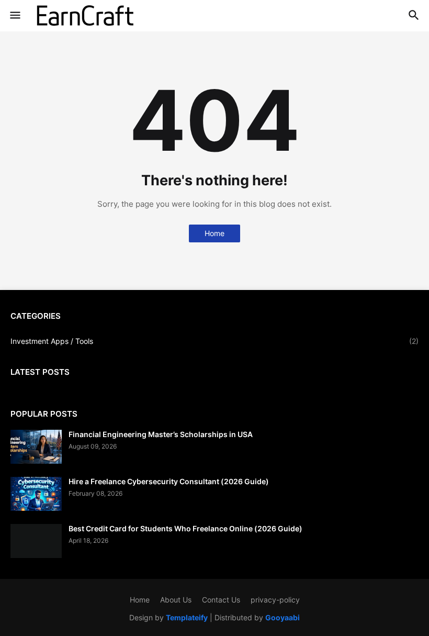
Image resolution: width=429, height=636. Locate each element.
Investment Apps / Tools (214, 341)
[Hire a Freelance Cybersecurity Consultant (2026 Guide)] (36, 494)
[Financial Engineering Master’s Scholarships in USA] (36, 447)
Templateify (187, 617)
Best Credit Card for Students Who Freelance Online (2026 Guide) (185, 528)
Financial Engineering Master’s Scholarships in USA (161, 434)
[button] (14, 16)
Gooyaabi (282, 617)
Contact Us (221, 599)
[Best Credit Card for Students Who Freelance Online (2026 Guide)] (36, 541)
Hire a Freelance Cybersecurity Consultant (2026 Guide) (169, 481)
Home (214, 233)
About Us (175, 599)
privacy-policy (275, 599)
